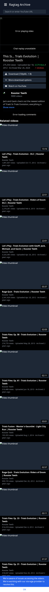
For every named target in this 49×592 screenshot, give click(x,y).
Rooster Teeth (8, 160)
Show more (8, 107)
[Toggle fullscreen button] (43, 42)
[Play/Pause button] (6, 42)
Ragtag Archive (19, 4)
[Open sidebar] (5, 4)
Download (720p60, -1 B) (20, 74)
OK (24, 589)
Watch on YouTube (17, 86)
